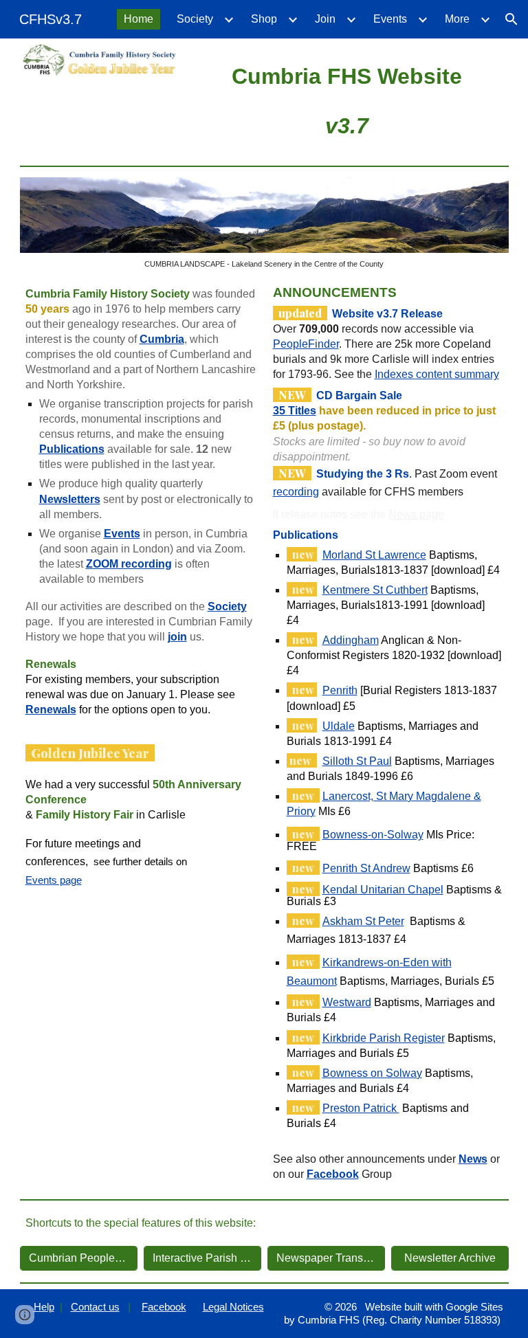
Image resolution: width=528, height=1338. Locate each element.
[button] (511, 19)
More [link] (457, 19)
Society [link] (195, 19)
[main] (347, 99)
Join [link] (325, 19)
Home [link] (138, 19)
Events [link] (390, 19)
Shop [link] (264, 19)
